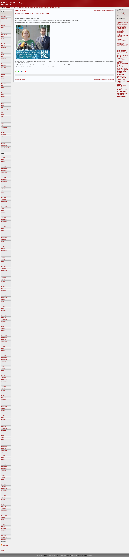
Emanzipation (3, 47)
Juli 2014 (3, 366)
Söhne (2, 112)
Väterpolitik (122, 92)
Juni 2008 (3, 499)
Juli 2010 (3, 453)
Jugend (2, 72)
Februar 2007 (3, 528)
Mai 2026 (2, 159)
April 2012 (3, 415)
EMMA (2, 49)
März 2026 (3, 163)
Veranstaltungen (34, 7)
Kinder (2, 81)
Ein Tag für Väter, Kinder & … (20, 10)
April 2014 (3, 372)
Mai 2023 (2, 192)
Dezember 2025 (4, 168)
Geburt (2, 61)
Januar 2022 (3, 217)
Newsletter (46, 7)
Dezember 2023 (4, 179)
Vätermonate (122, 89)
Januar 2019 (3, 268)
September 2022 (4, 206)
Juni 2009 (3, 477)
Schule (2, 114)
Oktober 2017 (3, 295)
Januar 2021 (3, 235)
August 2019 (3, 255)
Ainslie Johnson (74, 555)
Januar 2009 (3, 486)
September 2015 (4, 341)
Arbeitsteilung (120, 53)
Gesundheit (3, 65)
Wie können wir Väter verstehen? (121, 33)
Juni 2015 (3, 346)
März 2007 (3, 526)
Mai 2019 (2, 261)
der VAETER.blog (11, 2)
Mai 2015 (2, 348)
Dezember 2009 (4, 466)
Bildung (2, 27)
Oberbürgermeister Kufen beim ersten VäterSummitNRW (104, 10)
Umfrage (123, 77)
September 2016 (4, 319)
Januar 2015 (3, 355)
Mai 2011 (2, 435)
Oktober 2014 (3, 361)
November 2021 (4, 221)
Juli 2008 (3, 497)
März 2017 (3, 308)
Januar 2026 (3, 166)
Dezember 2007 (4, 510)
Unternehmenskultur (121, 79)
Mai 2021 (2, 228)
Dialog (2, 36)
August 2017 (3, 299)
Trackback (85, 74)
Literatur (2, 89)
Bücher (120, 57)
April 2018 (3, 284)
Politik (2, 105)
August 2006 (3, 539)
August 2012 (3, 408)
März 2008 (3, 504)
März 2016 (3, 330)
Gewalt (118, 64)
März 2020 (3, 248)
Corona (125, 57)
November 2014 (4, 359)
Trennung (119, 77)
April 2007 (3, 524)
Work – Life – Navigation (5, 147)
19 (123, 13)
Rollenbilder (125, 69)
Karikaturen (3, 74)
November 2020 (4, 237)
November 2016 (4, 315)
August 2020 (3, 239)
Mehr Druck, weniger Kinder (122, 34)
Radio (2, 107)
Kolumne (41, 7)
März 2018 (3, 286)
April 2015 (3, 350)
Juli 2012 (3, 410)
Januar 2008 (3, 508)
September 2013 (4, 384)
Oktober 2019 (3, 252)
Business (3, 32)
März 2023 (3, 195)
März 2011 (3, 439)
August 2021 (3, 226)
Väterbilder (3, 138)
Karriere (2, 76)
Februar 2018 (3, 288)
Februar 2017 (3, 310)
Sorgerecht (121, 71)
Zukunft (2, 150)
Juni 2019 (3, 259)
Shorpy (2, 118)
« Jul (118, 16)
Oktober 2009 (3, 470)
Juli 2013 (3, 388)
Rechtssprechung (4, 109)
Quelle (16, 68)
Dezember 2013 (4, 379)
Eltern (118, 58)
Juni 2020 (3, 243)
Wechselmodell (121, 94)
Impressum (27, 7)
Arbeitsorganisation (124, 52)
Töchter (2, 123)
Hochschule (3, 69)
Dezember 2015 (4, 335)
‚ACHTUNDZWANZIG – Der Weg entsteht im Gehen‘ (122, 43)
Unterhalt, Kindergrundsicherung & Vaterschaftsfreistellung (32, 13)
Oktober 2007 (3, 513)
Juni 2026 (3, 157)
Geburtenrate (119, 62)
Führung (3, 52)
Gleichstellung (121, 66)
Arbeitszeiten (3, 21)
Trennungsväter (4, 127)
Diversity (3, 38)
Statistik (119, 72)
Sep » (120, 16)
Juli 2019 (3, 257)
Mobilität (3, 98)
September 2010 (4, 450)
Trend (2, 125)
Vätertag (119, 93)
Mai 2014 (2, 370)
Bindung (3, 29)
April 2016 (3, 328)
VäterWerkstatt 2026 (120, 39)
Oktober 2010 (3, 448)
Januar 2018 (3, 290)
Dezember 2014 (4, 357)
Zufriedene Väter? (120, 32)
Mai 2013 (2, 392)
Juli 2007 (3, 519)
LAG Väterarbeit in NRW (19, 7)
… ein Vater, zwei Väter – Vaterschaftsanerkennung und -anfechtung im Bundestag (122, 41)
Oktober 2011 (3, 426)
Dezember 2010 (4, 444)
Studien (120, 74)
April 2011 (3, 437)
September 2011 (4, 428)
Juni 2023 (3, 190)
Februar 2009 (3, 484)
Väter (2, 136)
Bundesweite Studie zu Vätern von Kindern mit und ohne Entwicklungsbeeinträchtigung (122, 45)
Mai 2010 (2, 457)
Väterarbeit (119, 84)
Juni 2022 (3, 208)
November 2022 (4, 203)
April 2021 (3, 230)
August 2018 (3, 277)
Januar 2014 (3, 377)
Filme (124, 60)
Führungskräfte (120, 61)
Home (2, 7)
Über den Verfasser (8, 7)
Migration (3, 96)
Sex (2, 116)
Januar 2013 (3, 399)
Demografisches (4, 34)
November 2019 (4, 250)
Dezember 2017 (4, 292)
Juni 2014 (3, 368)
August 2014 (3, 364)
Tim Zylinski (89, 555)
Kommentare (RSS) (5, 545)
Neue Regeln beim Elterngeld (122, 26)
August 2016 (3, 321)
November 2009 (4, 468)
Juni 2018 (3, 281)
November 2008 (4, 490)
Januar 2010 (3, 464)
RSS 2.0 (60, 74)
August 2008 (3, 495)
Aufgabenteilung (122, 55)
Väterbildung (119, 88)
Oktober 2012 (3, 404)
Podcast (2, 103)
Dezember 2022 (4, 201)
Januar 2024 (3, 177)
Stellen (2, 121)
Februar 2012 (3, 419)
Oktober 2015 (3, 339)
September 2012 (4, 406)
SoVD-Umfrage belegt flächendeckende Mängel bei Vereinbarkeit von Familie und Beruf (122, 22)
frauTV (2, 56)
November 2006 (4, 533)
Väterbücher (124, 88)
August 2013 (3, 386)
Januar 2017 (3, 312)
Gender (2, 63)
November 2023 (4, 181)
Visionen (3, 141)
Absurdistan (3, 16)
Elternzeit (3, 45)
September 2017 (4, 297)
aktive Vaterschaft (4, 18)
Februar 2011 (3, 441)
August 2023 (3, 186)
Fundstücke (3, 58)
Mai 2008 (2, 501)
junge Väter (124, 68)
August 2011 (3, 430)
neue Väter (120, 69)
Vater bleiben (3, 132)
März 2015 (3, 352)
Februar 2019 (3, 266)
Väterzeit (124, 93)
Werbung (3, 143)
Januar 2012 (3, 421)
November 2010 (4, 446)
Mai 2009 (2, 479)
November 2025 (4, 170)
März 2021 (3, 232)
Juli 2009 (3, 475)
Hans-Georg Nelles (52, 555)
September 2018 (4, 275)
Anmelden (2, 550)
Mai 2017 (2, 304)
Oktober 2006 (3, 535)
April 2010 (3, 459)
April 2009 (3, 481)
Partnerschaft (3, 101)
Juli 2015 (3, 344)
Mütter (2, 92)
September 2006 (4, 537)
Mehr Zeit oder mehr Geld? (122, 37)
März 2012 (3, 417)
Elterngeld (3, 43)
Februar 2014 (3, 375)
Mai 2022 (2, 210)
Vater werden (3, 134)
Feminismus (119, 60)
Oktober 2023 (3, 183)
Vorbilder (120, 83)
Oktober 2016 (3, 317)
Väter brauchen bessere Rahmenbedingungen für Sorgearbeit (121, 28)
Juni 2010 (3, 455)
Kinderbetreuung (4, 83)
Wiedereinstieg (4, 145)
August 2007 (3, 517)
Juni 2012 (3, 412)
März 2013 (3, 395)
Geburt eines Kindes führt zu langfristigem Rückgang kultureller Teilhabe (122, 30)
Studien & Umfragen (54, 7)
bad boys (3, 25)
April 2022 (3, 212)
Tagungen (119, 76)
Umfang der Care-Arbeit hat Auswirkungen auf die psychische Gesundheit (122, 25)
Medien (2, 94)
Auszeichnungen (4, 23)
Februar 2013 (3, 397)
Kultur (2, 87)
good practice (3, 67)
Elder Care (3, 41)
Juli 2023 (3, 188)
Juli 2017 (3, 301)
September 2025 (4, 172)
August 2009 (3, 473)
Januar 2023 (3, 199)
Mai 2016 (2, 326)
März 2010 (3, 461)
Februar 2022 (3, 215)
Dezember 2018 (4, 270)
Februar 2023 (3, 197)
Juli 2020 (3, 241)
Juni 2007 (3, 521)
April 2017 (3, 306)
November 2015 (4, 337)
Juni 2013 (3, 390)
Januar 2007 (3, 530)
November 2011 (4, 424)
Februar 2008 (3, 506)
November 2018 (4, 272)
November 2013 (4, 381)
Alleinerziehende (121, 51)
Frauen (2, 54)
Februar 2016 (3, 332)
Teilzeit (123, 76)
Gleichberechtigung (121, 65)
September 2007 (4, 515)
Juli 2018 (3, 279)
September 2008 (4, 493)
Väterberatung (121, 85)
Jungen (119, 68)
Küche (2, 78)
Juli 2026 (3, 155)
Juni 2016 (3, 324)
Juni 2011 (3, 433)
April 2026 (3, 161)
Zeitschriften (121, 96)
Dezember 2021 (4, 219)
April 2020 (3, 246)
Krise (2, 85)
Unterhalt (119, 78)
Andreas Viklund (63, 555)
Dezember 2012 (4, 401)
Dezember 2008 (4, 488)
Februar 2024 (3, 175)
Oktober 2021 (3, 223)
